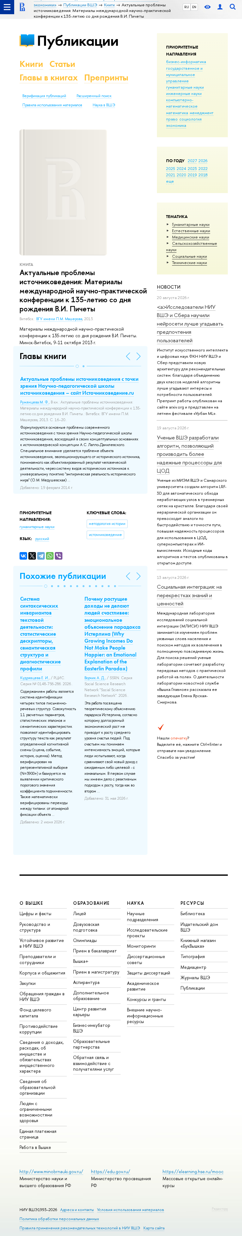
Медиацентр (193, 967)
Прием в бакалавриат (95, 951)
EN (194, 7)
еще (170, 181)
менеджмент (202, 112)
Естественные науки (191, 230)
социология (190, 119)
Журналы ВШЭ (195, 977)
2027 (192, 160)
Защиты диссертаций (148, 973)
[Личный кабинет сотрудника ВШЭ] (220, 7)
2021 (170, 175)
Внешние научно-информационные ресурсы (145, 1015)
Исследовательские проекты (147, 933)
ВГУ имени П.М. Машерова (59, 318)
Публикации (77, 40)
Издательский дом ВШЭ (199, 927)
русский (42, 538)
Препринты (106, 77)
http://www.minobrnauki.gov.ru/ (51, 1171)
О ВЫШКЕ (31, 903)
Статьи (62, 63)
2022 (203, 168)
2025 (170, 168)
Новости (169, 287)
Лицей (79, 913)
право (172, 119)
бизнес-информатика (186, 61)
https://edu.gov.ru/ (110, 1171)
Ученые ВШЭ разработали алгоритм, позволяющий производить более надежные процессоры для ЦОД (189, 454)
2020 (181, 175)
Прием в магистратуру (96, 972)
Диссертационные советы (146, 959)
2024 (181, 168)
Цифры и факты (35, 913)
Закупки (28, 983)
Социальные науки (189, 256)
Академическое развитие (143, 986)
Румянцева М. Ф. (34, 402)
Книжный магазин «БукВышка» (198, 943)
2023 (192, 168)
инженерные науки (184, 93)
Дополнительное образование (91, 995)
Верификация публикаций (44, 95)
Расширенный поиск (94, 95)
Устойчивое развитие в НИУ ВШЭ (42, 943)
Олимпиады (85, 940)
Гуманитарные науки (191, 224)
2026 (203, 160)
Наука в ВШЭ (104, 105)
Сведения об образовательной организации (37, 1087)
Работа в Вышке (35, 1147)
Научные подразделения (142, 916)
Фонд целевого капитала (35, 1012)
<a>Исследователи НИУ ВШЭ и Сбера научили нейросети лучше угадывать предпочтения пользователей (190, 323)
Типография (193, 956)
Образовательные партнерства (91, 1044)
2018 (203, 175)
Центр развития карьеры (89, 1011)
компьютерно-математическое (182, 103)
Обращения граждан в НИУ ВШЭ (42, 996)
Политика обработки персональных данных (59, 1218)
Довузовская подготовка (86, 927)
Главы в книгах (49, 77)
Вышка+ (81, 961)
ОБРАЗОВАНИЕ (91, 903)
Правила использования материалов (52, 105)
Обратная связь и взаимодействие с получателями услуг (93, 1063)
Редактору (220, 1208)
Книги (31, 63)
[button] (77, 366)
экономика (176, 125)
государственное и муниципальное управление (184, 74)
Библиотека (193, 913)
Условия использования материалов (130, 1209)
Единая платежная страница (38, 1134)
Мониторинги (141, 946)
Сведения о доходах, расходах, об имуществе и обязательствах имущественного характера (42, 1056)
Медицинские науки (190, 237)
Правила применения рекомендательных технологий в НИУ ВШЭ (80, 1228)
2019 (192, 175)
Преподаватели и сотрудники (38, 959)
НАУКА (135, 903)
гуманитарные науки (185, 87)
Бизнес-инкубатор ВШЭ (91, 1028)
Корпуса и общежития (42, 973)
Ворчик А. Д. (94, 677)
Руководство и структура (35, 927)
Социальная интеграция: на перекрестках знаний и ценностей (189, 595)
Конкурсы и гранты (146, 999)
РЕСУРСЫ (193, 903)
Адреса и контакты (77, 1209)
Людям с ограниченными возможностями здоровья (36, 1112)
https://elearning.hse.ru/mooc (193, 1171)
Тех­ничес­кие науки (189, 262)
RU (186, 7)
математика (177, 112)
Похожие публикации (63, 575)
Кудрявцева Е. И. (34, 677)
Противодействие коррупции (39, 1029)
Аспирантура (86, 982)
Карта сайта (153, 1228)
